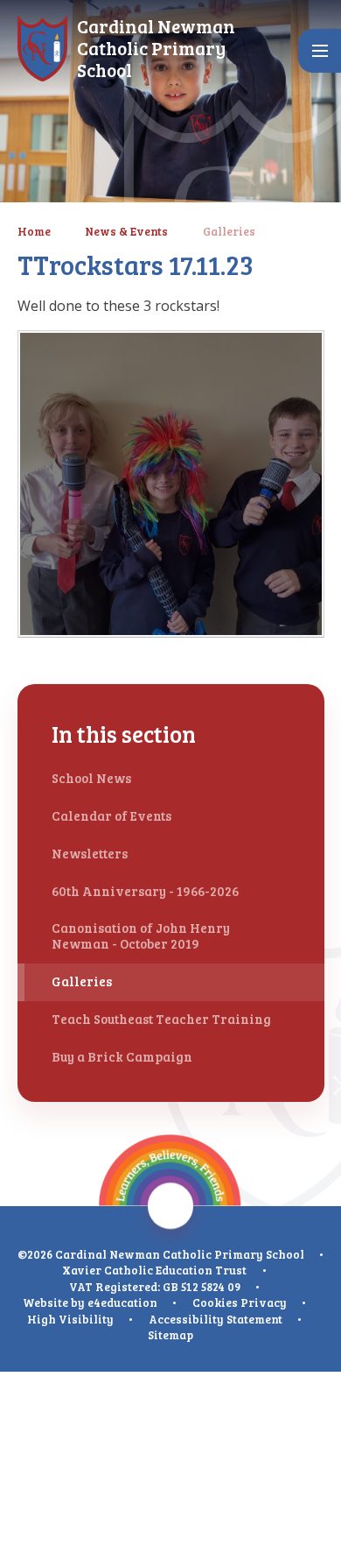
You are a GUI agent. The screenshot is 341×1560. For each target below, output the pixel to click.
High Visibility (70, 1319)
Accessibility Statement (215, 1319)
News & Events (126, 231)
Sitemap (170, 1335)
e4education (122, 1302)
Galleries (229, 231)
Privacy (263, 1302)
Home (34, 231)
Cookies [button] (215, 1302)
